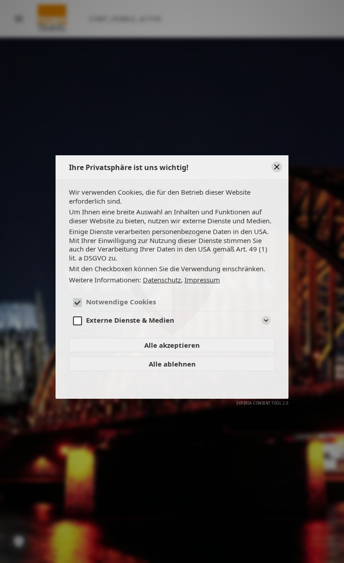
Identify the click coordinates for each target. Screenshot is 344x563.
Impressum (202, 280)
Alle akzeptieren (172, 345)
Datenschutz (162, 280)
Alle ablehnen (172, 363)
